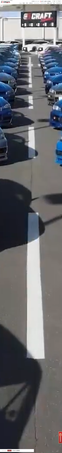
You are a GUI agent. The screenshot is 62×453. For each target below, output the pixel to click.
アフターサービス (43, 3)
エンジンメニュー (37, 3)
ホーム (21, 3)
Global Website (58, 3)
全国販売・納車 (49, 3)
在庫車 (24, 3)
